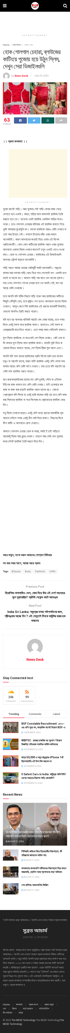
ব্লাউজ (52, 571)
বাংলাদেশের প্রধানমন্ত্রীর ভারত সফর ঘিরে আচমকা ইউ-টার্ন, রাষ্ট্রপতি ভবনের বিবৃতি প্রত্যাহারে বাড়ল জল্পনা (33, 834)
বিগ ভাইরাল (7, 1012)
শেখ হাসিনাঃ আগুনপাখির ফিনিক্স (34, 884)
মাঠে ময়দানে (28, 1008)
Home (6, 45)
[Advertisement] (35, 20)
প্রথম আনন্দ (49, 1004)
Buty (28, 571)
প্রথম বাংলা (33, 1004)
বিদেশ (14, 1008)
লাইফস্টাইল (16, 45)
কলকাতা (19, 1004)
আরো (20, 1012)
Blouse (16, 571)
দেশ (4, 1008)
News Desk (21, 75)
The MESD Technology (23, 1020)
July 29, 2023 (41, 75)
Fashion (40, 571)
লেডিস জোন (28, 45)
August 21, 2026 (16, 841)
